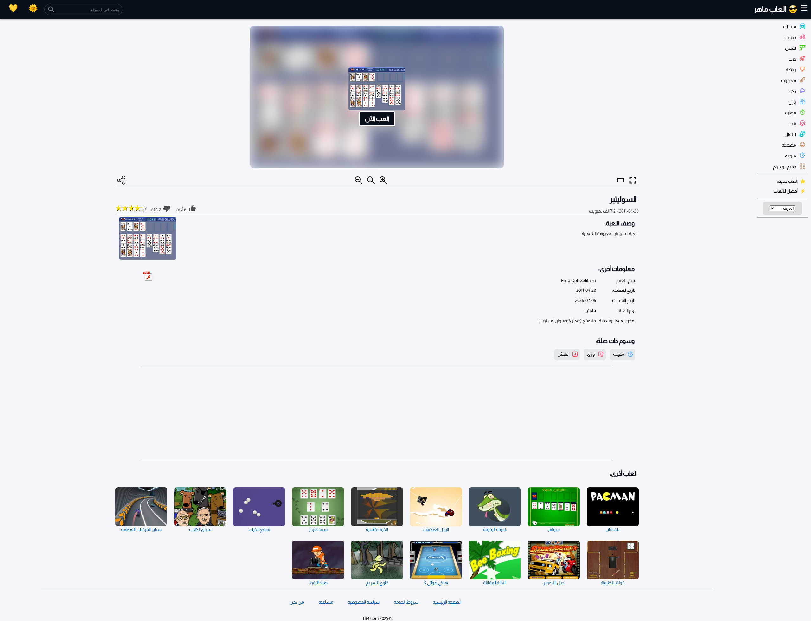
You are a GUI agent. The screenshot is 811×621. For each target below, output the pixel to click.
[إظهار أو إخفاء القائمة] (620, 186)
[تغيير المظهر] (33, 8)
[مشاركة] (121, 180)
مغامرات (788, 80)
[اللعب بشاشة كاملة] (633, 180)
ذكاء (792, 91)
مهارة (790, 112)
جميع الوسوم (784, 166)
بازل (792, 102)
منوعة (790, 155)
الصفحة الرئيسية (447, 602)
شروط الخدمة (406, 602)
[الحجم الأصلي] (371, 180)
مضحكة (789, 145)
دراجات (790, 37)
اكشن (790, 48)
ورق (591, 354)
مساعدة (325, 602)
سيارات (789, 26)
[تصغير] (358, 180)
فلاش (563, 354)
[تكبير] (383, 180)
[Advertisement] (377, 413)
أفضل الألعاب (786, 191)
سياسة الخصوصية (364, 602)
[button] (377, 96)
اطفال (790, 134)
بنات (792, 123)
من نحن (297, 602)
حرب (792, 58)
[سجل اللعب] (13, 8)
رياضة (791, 69)
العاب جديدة (787, 181)
